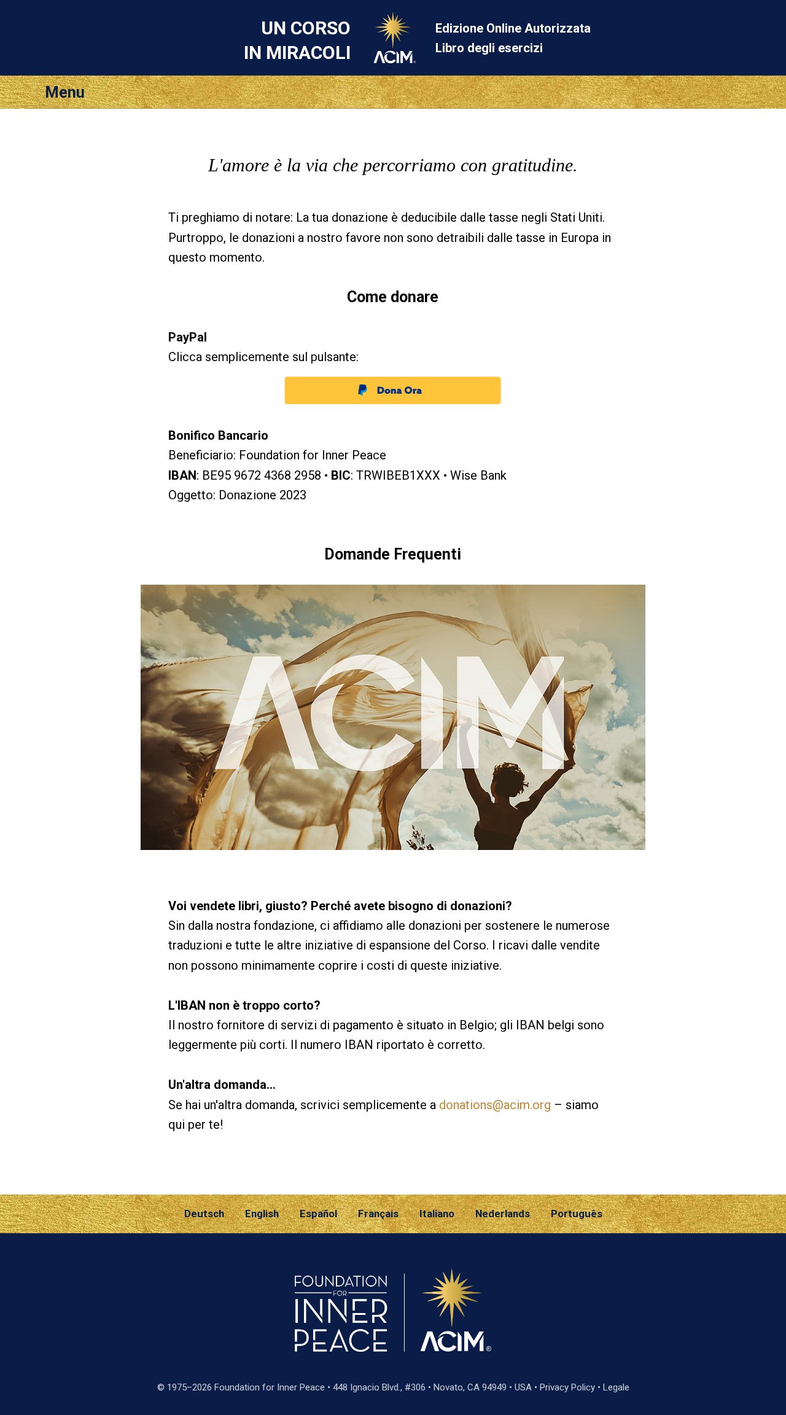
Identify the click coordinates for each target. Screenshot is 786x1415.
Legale (616, 1387)
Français (378, 1213)
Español (318, 1213)
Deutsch (204, 1213)
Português (576, 1213)
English (262, 1213)
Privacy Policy (567, 1387)
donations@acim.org (495, 1104)
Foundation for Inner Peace (269, 1387)
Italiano (436, 1213)
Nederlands (502, 1213)
